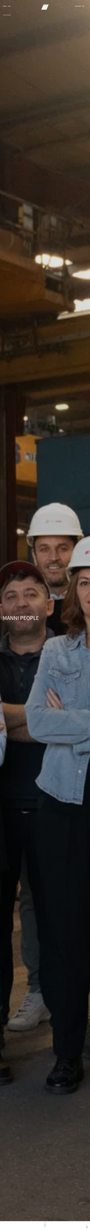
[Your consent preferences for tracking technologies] (87, 1227)
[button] (6, 6)
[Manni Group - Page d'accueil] (45, 7)
